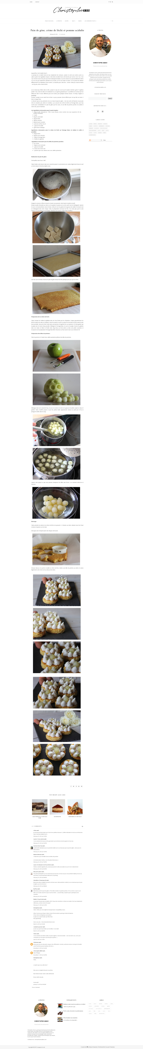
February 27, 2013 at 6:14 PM (40, 905)
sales (107, 130)
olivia (35, 830)
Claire (35, 933)
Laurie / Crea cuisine (39, 839)
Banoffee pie (57, 817)
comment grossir (38, 927)
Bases (80, 20)
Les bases (96, 128)
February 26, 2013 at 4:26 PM (40, 896)
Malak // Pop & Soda (39, 899)
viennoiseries (92, 134)
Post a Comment (36, 987)
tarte (104, 132)
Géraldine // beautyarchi (40, 880)
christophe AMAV (38, 951)
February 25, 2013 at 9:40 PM (40, 877)
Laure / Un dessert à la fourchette (42, 864)
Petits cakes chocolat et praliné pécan (73, 1011)
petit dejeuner (92, 130)
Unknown (36, 942)
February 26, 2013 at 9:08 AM (40, 886)
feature (107, 126)
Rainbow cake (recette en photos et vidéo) (74, 1004)
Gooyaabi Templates (110, 1047)
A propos (59, 20)
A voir (90, 123)
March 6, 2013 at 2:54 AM (39, 924)
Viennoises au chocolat (75, 817)
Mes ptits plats (37, 871)
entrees (95, 126)
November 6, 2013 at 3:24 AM (40, 948)
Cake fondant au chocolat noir (39, 817)
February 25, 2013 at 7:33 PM (40, 851)
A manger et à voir (41, 1047)
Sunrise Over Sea (76, 77)
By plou (44, 78)
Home (31, 1)
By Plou (35, 889)
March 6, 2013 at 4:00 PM (39, 931)
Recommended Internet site (48, 922)
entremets (101, 126)
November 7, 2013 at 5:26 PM (40, 955)
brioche (100, 123)
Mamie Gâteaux (38, 854)
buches (105, 123)
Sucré (66, 20)
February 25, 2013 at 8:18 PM (40, 869)
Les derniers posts (90, 20)
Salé (73, 20)
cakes (90, 126)
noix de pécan (103, 128)
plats (99, 130)
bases (95, 123)
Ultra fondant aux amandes (70, 1017)
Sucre (90, 132)
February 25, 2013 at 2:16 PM (40, 836)
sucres (100, 132)
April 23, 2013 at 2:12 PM (39, 939)
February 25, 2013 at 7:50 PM (40, 862)
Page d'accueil (49, 20)
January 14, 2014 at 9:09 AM (40, 984)
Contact (37, 1)
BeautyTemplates (93, 1047)
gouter (91, 128)
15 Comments (62, 34)
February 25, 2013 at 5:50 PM (40, 843)
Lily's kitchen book (36, 78)
